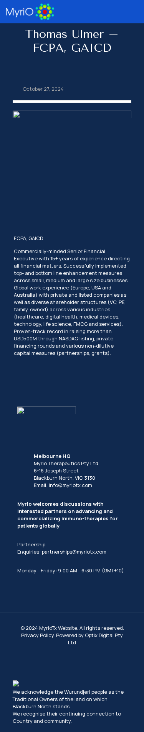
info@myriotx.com (70, 485)
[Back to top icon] (128, 716)
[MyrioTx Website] (30, 11)
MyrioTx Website (58, 627)
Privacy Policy (37, 635)
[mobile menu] (133, 11)
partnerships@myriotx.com (74, 551)
